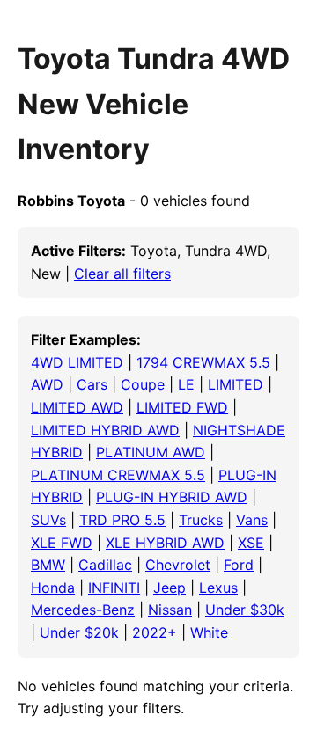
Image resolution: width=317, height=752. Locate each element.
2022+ (154, 632)
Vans (252, 520)
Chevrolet (177, 564)
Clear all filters (122, 273)
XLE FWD (61, 542)
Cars (92, 384)
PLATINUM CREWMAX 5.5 (118, 475)
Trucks (201, 520)
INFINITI (114, 587)
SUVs (48, 520)
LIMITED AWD (77, 407)
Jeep (169, 587)
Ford (239, 564)
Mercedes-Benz (83, 609)
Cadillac (105, 564)
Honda (53, 587)
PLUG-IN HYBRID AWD (171, 497)
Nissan (170, 609)
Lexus (218, 587)
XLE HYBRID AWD (165, 542)
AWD (47, 384)
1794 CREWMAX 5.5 (203, 362)
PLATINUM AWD (150, 452)
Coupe (143, 384)
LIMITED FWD (182, 407)
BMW (48, 564)
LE (186, 384)
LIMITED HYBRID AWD (105, 430)
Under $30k (244, 609)
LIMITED (235, 384)
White (209, 632)
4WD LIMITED (77, 362)
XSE (251, 542)
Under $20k (79, 632)
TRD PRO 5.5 (122, 520)
